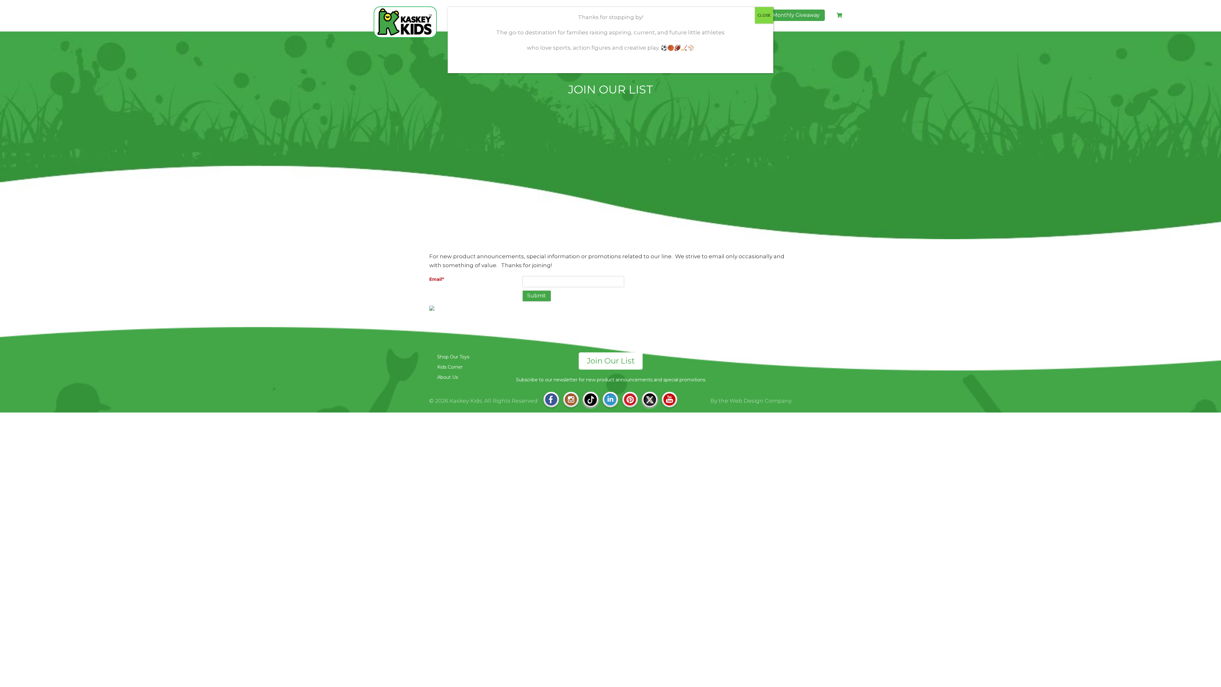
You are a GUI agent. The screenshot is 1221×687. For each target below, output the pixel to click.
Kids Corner (450, 367)
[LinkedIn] (610, 400)
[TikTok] (591, 400)
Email (436, 279)
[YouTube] (669, 400)
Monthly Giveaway (796, 15)
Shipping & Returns (760, 357)
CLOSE (764, 15)
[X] (650, 400)
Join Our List (611, 360)
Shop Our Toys (453, 357)
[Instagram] (571, 400)
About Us (447, 377)
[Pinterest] (630, 400)
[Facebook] (551, 400)
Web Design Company (760, 401)
